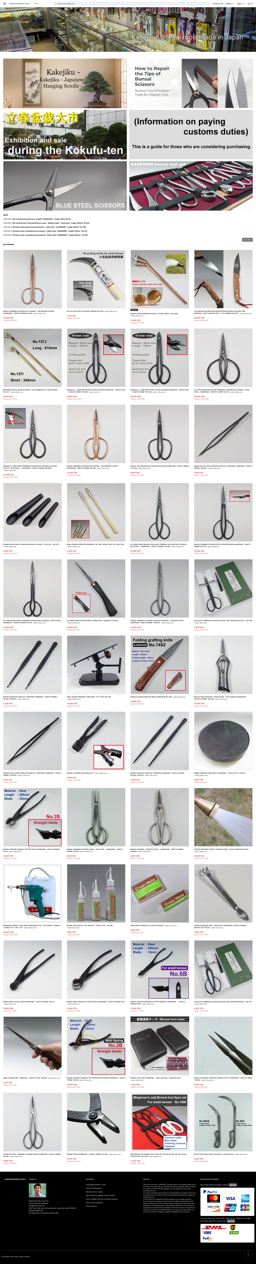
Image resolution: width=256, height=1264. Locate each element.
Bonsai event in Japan (94, 1192)
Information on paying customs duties (100, 1195)
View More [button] (247, 240)
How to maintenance (94, 1188)
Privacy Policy (91, 1206)
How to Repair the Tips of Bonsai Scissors (102, 1199)
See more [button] (233, 1185)
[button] (250, 4)
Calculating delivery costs (96, 1185)
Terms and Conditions (94, 1203)
